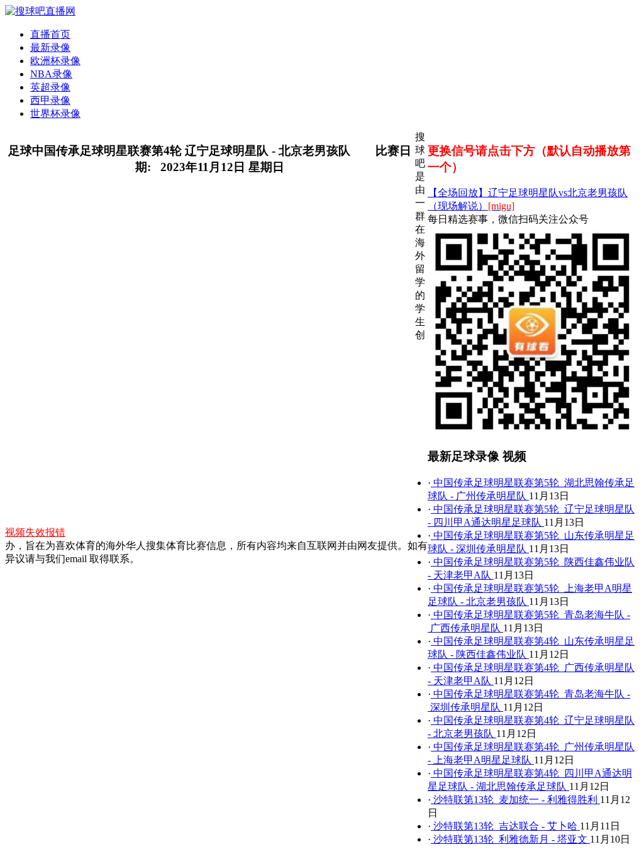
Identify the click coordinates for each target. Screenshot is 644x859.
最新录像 (50, 47)
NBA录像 (51, 74)
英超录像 (50, 87)
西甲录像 (50, 100)
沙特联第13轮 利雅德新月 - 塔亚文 (510, 839)
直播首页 (50, 34)
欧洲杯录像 (55, 60)
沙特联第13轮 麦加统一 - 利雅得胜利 (515, 799)
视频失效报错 (35, 532)
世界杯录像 (55, 113)
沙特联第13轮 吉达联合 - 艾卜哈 (505, 826)
